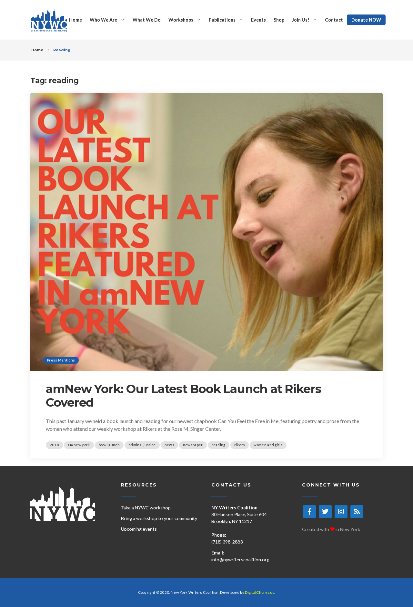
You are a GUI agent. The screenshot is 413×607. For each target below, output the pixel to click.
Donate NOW (366, 20)
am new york (79, 445)
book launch (109, 445)
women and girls (268, 445)
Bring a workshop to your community (159, 518)
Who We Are (103, 20)
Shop (279, 20)
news (169, 445)
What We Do (147, 20)
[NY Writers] (49, 20)
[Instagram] (341, 511)
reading (219, 445)
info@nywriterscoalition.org (240, 559)
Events (258, 20)
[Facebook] (309, 511)
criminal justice (142, 445)
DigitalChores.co (259, 592)
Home (75, 20)
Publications (222, 20)
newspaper (193, 445)
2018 (54, 445)
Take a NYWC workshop (146, 507)
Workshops (180, 20)
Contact (334, 20)
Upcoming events (139, 529)
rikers (239, 445)
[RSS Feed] (356, 511)
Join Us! (300, 20)
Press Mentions (61, 360)
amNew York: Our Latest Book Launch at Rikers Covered (183, 395)
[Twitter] (325, 511)
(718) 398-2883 (227, 541)
